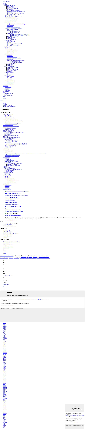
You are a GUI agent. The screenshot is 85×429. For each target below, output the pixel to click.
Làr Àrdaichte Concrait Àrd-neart (16, 62)
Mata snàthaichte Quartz (11, 51)
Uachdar (9, 42)
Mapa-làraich (29, 257)
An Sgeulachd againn (9, 95)
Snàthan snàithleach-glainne (12, 8)
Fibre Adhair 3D (10, 59)
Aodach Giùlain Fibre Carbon (12, 67)
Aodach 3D (9, 55)
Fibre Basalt (7, 47)
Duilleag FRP (9, 79)
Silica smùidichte (10, 82)
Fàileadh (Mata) (10, 64)
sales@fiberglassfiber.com (10, 225)
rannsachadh (7, 219)
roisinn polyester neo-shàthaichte (13, 215)
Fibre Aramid (9, 74)
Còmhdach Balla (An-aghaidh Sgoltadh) (12, 155)
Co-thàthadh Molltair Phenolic (10, 20)
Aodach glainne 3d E (4, 258)
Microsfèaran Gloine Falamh (10, 17)
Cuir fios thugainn (6, 91)
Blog (4, 92)
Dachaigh (4, 3)
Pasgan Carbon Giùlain (11, 70)
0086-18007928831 (6, 266)
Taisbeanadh (7, 90)
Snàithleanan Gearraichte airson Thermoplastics (16, 11)
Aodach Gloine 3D (8, 54)
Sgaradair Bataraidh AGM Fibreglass (14, 45)
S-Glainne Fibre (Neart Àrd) (10, 15)
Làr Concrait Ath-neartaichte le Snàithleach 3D (16, 60)
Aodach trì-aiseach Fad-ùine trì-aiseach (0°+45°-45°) (19, 34)
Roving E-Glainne (46, 258)
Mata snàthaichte (8, 46)
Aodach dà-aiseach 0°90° (14, 32)
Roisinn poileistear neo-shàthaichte (13, 27)
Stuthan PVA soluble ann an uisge (13, 14)
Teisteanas (7, 89)
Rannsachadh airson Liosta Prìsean (6, 256)
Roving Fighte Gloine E (38, 258)
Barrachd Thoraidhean (9, 84)
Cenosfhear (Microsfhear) (12, 19)
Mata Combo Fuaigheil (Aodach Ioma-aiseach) (13, 28)
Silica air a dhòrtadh (11, 81)
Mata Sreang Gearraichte (7, 105)
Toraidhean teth (23, 257)
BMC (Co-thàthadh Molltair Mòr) (13, 10)
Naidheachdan (5, 85)
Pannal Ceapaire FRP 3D (12, 57)
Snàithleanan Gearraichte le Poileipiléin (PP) (15, 13)
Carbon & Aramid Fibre (9, 72)
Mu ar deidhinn (5, 86)
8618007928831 (6, 284)
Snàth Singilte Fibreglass (11, 202)
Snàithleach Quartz (8, 48)
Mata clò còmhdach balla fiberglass (13, 44)
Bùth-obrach (7, 88)
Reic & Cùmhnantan (9, 93)
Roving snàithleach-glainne (10, 5)
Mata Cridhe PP (10, 38)
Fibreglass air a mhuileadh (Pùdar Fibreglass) (13, 16)
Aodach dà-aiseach (10, 30)
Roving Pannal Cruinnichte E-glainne (14, 211)
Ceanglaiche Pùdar (10, 25)
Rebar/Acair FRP (10, 76)
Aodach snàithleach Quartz (12, 49)
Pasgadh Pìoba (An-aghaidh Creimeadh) (14, 43)
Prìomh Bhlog (35, 257)
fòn (3, 224)
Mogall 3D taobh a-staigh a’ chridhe (14, 58)
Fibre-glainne (19, 258)
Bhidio (4, 96)
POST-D (4, 225)
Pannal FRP (9, 77)
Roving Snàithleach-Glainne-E (28, 258)
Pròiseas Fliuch (10, 12)
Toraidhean (5, 4)
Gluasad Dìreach (10, 6)
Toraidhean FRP (8, 75)
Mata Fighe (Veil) (8, 40)
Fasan (6, 94)
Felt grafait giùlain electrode (12, 69)
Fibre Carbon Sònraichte (9, 66)
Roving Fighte (7, 21)
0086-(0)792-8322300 (8, 224)
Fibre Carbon (9, 73)
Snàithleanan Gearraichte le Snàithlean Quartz (15, 50)
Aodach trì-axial (10, 33)
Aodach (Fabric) (10, 65)
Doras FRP (9, 78)
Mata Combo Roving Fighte (12, 29)
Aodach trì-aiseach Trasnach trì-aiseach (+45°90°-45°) (19, 35)
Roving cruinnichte (10, 7)
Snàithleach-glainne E (13, 258)
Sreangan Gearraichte (9, 9)
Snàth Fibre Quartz (8, 171)
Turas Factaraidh (8, 87)
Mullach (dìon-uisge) (11, 41)
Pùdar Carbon (9, 71)
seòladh (4, 223)
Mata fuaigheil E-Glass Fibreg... (12, 197)
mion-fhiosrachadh (13, 219)
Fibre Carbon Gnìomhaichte (10, 63)
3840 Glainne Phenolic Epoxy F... (13, 193)
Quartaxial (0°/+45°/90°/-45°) (12, 36)
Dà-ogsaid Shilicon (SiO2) (10, 80)
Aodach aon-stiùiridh (11, 37)
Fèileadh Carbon (10, 68)
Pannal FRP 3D (10, 56)
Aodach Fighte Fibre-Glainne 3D (13, 206)
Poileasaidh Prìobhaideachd (44, 257)
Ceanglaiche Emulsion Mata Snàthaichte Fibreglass (16, 24)
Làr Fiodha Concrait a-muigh (15, 61)
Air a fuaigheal (10, 26)
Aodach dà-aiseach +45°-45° (15, 31)
